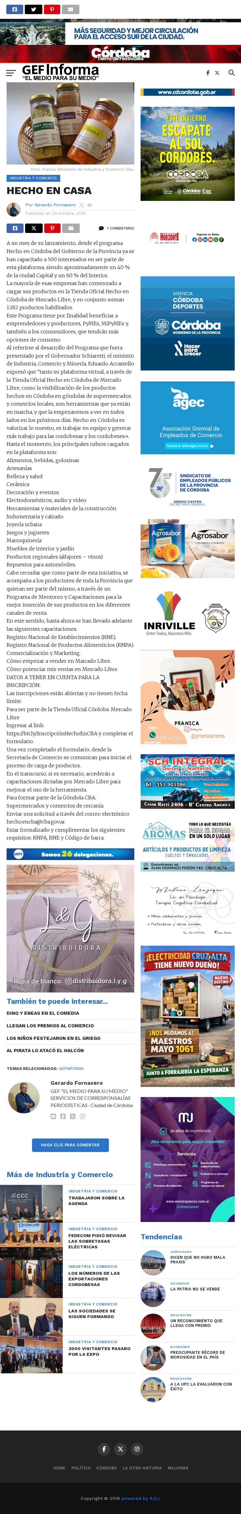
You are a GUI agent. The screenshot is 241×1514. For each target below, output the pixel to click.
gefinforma (71, 1068)
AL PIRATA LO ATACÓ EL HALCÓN (45, 1050)
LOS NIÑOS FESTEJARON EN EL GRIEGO (53, 1038)
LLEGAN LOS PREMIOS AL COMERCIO (50, 1026)
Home (59, 1468)
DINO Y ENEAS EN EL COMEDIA (43, 1013)
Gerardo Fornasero (55, 204)
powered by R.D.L (141, 1498)
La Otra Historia (142, 1468)
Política (81, 1468)
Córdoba (106, 1468)
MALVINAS (178, 1468)
